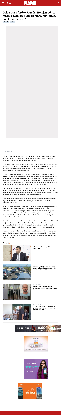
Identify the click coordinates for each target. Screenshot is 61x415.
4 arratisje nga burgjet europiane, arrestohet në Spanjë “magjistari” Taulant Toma (45, 288)
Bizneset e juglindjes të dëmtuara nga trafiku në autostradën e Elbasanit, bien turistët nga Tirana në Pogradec (44, 268)
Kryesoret (5, 21)
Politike (12, 21)
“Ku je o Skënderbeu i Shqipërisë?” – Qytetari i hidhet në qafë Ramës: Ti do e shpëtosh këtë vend (44, 308)
